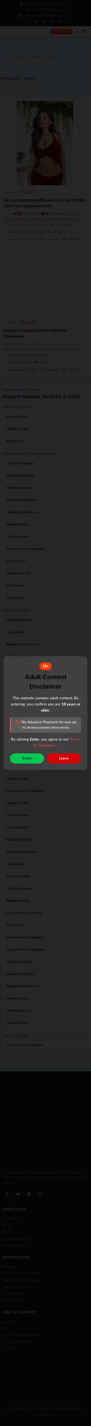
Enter (27, 758)
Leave (64, 758)
